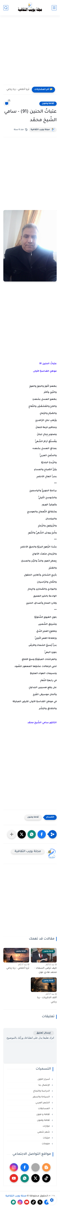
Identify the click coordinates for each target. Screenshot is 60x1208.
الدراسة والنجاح (41, 1091)
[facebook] (24, 1167)
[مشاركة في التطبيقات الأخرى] (12, 834)
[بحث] (5, 7)
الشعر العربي (43, 1103)
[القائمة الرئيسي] (54, 7)
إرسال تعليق (43, 1033)
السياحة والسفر (41, 1097)
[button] (42, 834)
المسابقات (44, 1108)
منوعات (46, 1144)
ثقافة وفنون (48, 103)
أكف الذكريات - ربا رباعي (47, 999)
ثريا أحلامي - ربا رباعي (17, 89)
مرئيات (46, 1138)
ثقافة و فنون (43, 1114)
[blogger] (46, 1167)
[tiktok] (46, 1178)
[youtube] (14, 1178)
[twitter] (35, 1178)
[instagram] (14, 1167)
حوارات (46, 1126)
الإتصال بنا (44, 1085)
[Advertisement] (30, 52)
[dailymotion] (35, 1167)
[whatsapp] (24, 1178)
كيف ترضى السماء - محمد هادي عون (46, 970)
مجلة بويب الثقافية (40, 130)
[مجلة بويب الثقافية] (30, 7)
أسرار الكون (44, 1079)
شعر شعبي (43, 1132)
